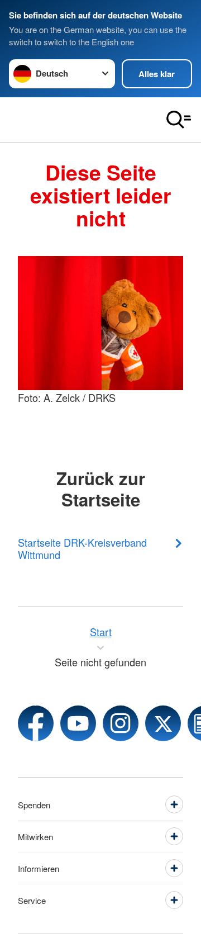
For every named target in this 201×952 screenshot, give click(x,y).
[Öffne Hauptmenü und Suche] (178, 119)
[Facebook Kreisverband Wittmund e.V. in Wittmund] (36, 723)
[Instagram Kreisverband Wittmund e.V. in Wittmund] (120, 723)
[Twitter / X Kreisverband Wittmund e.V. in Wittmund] (163, 723)
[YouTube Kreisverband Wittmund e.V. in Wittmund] (78, 723)
